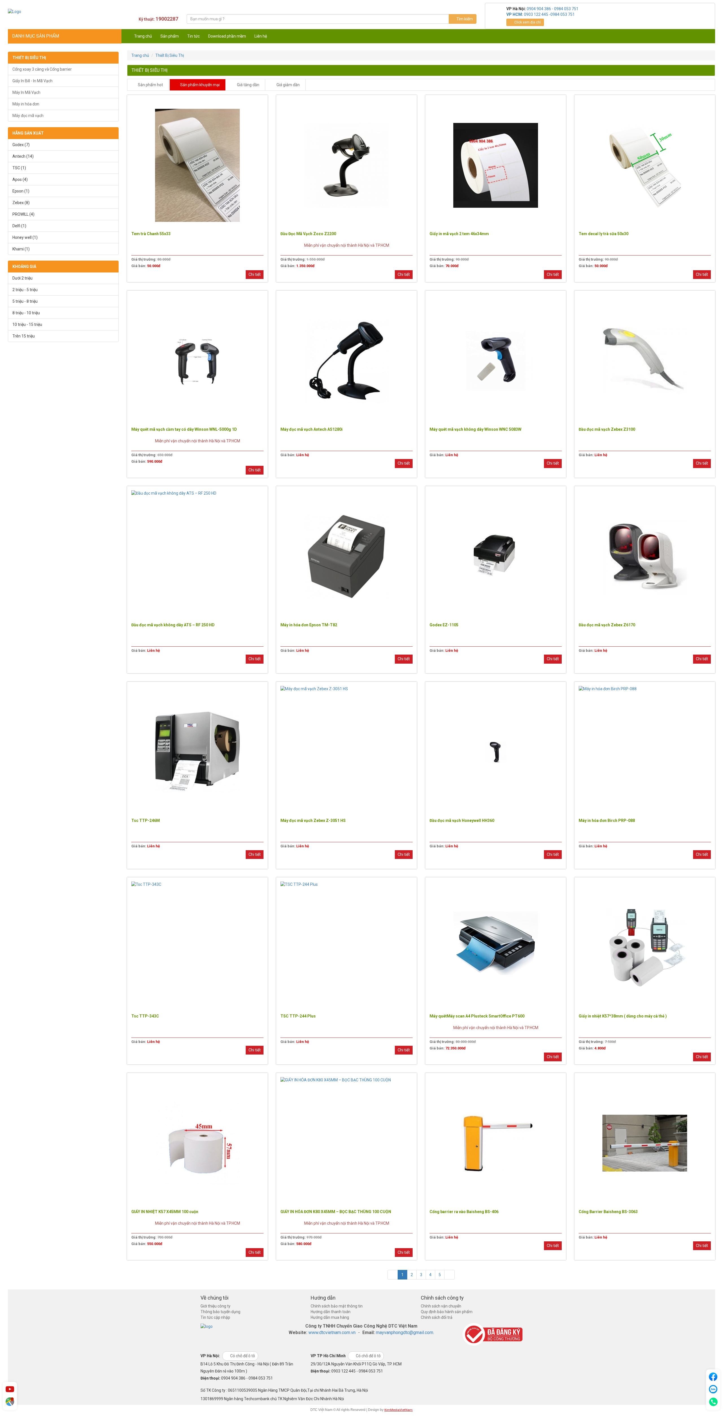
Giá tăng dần (247, 85)
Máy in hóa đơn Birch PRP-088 (607, 820)
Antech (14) (23, 156)
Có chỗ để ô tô (242, 1356)
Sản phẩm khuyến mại (199, 85)
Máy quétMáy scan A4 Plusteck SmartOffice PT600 (477, 1016)
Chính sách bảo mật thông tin (337, 1306)
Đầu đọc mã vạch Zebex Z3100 (607, 429)
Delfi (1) (19, 226)
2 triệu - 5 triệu (25, 289)
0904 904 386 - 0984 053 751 (552, 9)
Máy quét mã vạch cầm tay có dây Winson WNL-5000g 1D (184, 429)
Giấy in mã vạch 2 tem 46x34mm (459, 233)
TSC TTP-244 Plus (298, 1016)
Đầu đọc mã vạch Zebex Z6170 (607, 625)
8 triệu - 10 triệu (26, 313)
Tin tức (193, 36)
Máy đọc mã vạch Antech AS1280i (311, 429)
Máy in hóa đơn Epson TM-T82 (308, 625)
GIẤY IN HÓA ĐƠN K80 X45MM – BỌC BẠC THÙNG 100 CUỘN (335, 1211)
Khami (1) (21, 249)
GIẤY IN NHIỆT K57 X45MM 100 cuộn (164, 1211)
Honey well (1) (25, 237)
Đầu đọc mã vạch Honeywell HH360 (462, 820)
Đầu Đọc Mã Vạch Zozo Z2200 (308, 233)
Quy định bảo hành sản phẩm (446, 1311)
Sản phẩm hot (150, 85)
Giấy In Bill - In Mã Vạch (32, 81)
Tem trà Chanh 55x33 (151, 233)
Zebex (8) (21, 202)
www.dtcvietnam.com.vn (332, 1332)
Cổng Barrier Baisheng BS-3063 (608, 1211)
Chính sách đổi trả (436, 1317)
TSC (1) (19, 168)
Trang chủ (143, 36)
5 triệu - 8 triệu (25, 301)
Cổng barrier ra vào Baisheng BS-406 (464, 1211)
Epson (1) (20, 191)
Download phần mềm (227, 36)
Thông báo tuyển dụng (220, 1311)
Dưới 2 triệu (22, 278)
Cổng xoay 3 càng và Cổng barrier (42, 69)
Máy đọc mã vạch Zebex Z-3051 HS (313, 820)
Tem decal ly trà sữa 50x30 (603, 233)
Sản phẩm (169, 36)
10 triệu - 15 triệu (27, 324)
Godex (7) (21, 144)
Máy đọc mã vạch (27, 115)
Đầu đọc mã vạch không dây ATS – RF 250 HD (173, 625)
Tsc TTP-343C (145, 1016)
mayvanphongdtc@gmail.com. (405, 1332)
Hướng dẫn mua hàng (330, 1317)
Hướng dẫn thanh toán (330, 1311)
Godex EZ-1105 (444, 625)
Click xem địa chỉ (527, 22)
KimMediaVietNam (398, 1410)
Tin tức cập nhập (215, 1317)
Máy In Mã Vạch (26, 92)
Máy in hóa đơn (25, 104)
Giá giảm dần (288, 85)
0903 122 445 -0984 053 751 (549, 14)
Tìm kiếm (464, 19)
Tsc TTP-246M (145, 820)
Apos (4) (20, 179)
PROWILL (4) (23, 214)
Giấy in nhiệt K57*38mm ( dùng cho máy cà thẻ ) (623, 1016)
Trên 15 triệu (23, 336)
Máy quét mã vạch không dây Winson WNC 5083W (475, 429)
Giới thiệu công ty (215, 1306)
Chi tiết (255, 274)
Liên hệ (260, 36)
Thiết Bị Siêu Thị (169, 55)
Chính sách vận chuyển (441, 1306)
